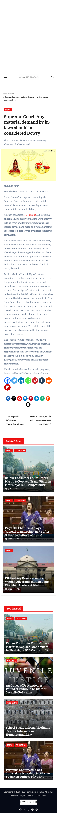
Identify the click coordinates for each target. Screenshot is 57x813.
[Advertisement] (28, 47)
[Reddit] (49, 380)
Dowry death (11, 144)
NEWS (7, 109)
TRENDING (20, 450)
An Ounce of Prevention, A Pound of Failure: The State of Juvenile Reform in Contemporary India (26, 690)
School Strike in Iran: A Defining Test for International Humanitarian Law (28, 731)
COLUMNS (11, 660)
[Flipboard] (7, 387)
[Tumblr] (42, 380)
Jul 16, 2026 (13, 488)
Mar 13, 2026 (14, 538)
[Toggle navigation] (5, 76)
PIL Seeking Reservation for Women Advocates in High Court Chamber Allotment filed (27, 581)
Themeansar (40, 795)
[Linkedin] (21, 380)
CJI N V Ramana (31, 140)
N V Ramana (29, 214)
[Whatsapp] (28, 380)
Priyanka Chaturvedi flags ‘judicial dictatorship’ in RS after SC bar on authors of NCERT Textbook (27, 533)
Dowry (43, 140)
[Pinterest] (35, 380)
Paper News (25, 795)
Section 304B (24, 144)
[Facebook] (7, 380)
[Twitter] (14, 380)
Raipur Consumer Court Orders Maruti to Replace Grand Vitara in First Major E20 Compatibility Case (28, 483)
